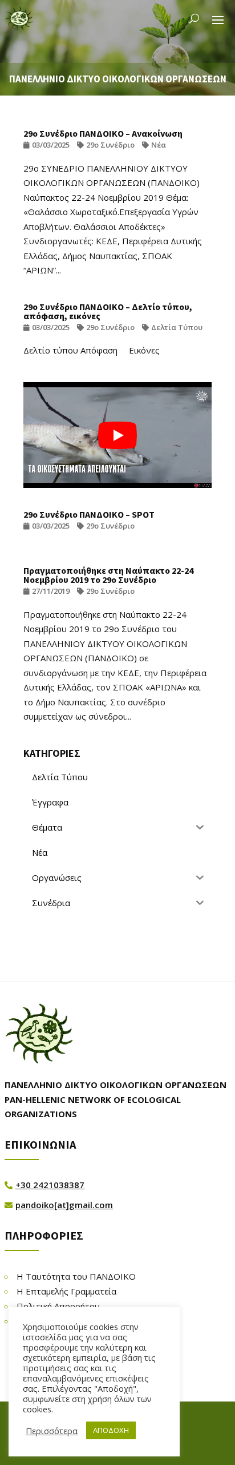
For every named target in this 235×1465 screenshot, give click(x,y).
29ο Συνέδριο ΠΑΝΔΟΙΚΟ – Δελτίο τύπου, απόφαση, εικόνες (107, 311)
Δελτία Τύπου (176, 327)
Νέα (158, 145)
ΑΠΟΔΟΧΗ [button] (111, 1430)
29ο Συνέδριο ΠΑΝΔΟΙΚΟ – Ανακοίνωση (103, 133)
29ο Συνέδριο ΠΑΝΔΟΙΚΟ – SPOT (89, 514)
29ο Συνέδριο (110, 145)
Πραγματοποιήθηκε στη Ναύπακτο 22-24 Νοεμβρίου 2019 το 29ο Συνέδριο (108, 575)
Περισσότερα (52, 1431)
